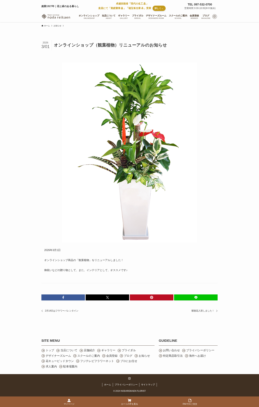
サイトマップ (148, 384)
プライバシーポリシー (126, 384)
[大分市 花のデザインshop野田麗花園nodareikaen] (55, 16)
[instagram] (214, 16)
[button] (63, 297)
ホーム (107, 384)
